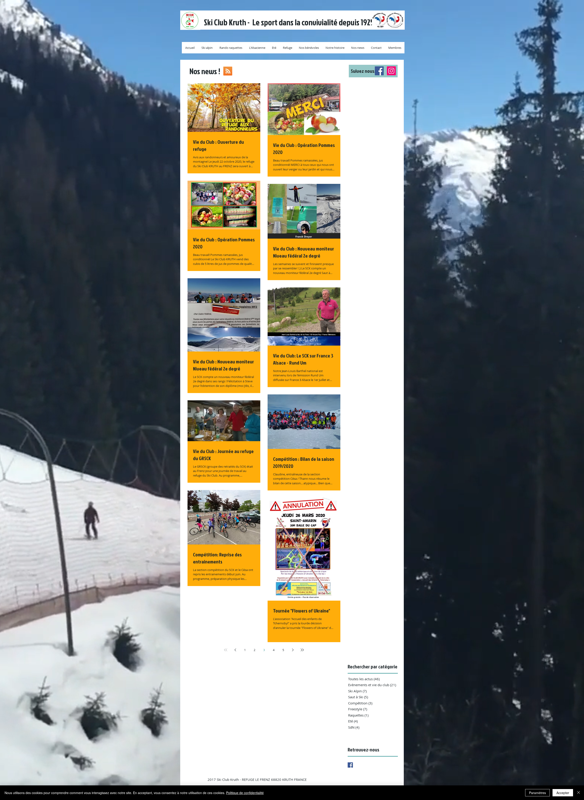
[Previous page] (235, 650)
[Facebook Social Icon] (379, 70)
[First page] (226, 650)
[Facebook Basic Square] (350, 765)
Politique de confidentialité (245, 792)
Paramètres (537, 792)
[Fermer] (578, 792)
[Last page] (302, 650)
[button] (373, 71)
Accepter (562, 792)
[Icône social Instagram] (391, 70)
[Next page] (293, 650)
